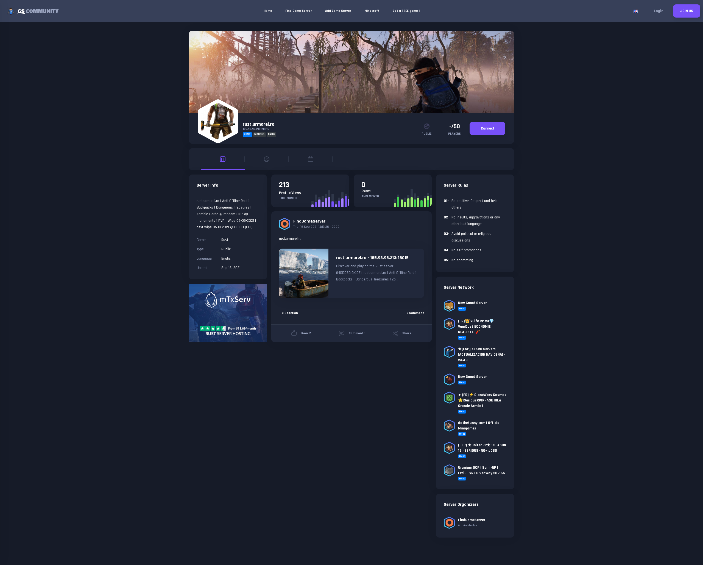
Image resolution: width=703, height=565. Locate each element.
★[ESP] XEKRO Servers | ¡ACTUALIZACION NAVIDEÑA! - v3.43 (481, 354)
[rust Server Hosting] (228, 313)
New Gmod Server (472, 302)
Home (268, 11)
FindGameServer (309, 221)
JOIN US (686, 11)
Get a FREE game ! (406, 11)
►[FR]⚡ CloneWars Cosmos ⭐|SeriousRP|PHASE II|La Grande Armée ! (482, 400)
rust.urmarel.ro (258, 124)
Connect (487, 128)
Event (366, 191)
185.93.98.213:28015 (256, 129)
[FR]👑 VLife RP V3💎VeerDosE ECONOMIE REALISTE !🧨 (476, 326)
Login (658, 11)
